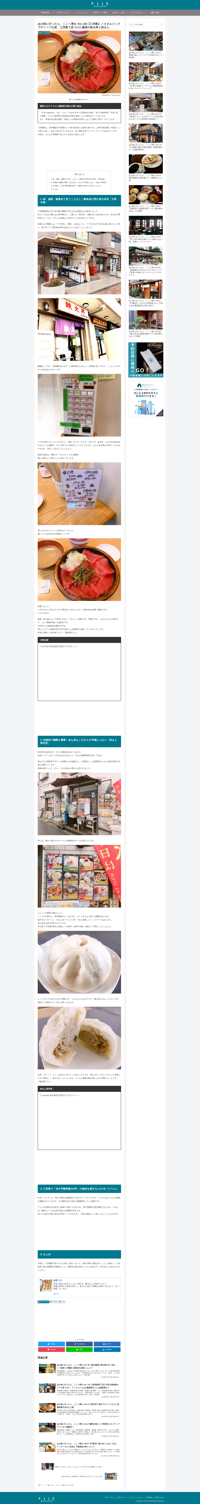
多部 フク (57, 1280)
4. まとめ (54, 189)
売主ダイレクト (123, 1497)
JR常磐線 (55, 1302)
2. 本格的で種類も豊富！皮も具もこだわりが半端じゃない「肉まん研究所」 (79, 182)
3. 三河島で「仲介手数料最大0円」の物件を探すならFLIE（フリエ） (76, 186)
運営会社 (149, 1497)
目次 (76, 174)
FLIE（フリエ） (110, 1497)
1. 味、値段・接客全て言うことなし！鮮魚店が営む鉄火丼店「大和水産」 (78, 179)
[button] (161, 24)
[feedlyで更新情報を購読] (54, 1294)
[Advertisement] (79, 153)
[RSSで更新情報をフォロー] (57, 1294)
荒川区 (63, 1302)
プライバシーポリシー (137, 1497)
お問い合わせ (159, 1497)
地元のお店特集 (44, 1302)
